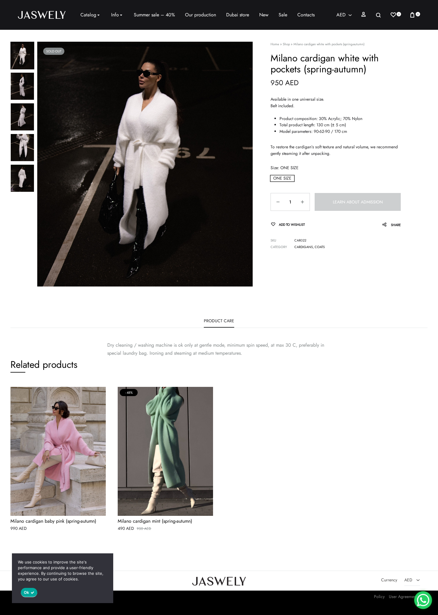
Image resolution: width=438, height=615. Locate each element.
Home (275, 44)
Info (115, 14)
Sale (283, 14)
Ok (26, 592)
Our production (200, 14)
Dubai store (237, 14)
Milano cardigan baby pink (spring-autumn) (53, 521)
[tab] (219, 323)
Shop (286, 44)
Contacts (306, 14)
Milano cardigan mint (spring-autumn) (155, 521)
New (263, 14)
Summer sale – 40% (154, 14)
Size (285, 168)
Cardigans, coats (309, 247)
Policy (379, 597)
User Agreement (403, 597)
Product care (219, 321)
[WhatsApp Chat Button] (423, 600)
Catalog (88, 14)
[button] (282, 178)
